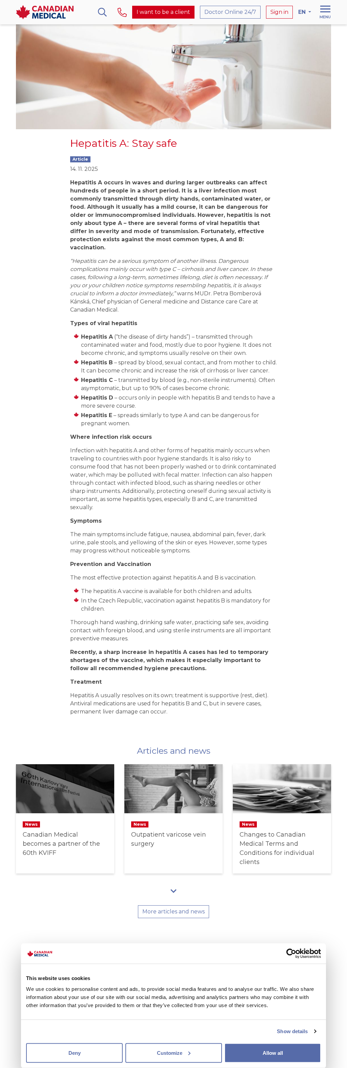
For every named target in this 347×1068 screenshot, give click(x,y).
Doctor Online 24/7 (230, 12)
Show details (292, 1031)
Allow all (273, 1052)
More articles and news (173, 911)
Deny (74, 1052)
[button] (173, 890)
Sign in (279, 12)
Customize (169, 1052)
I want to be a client (163, 12)
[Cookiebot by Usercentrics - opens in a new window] (291, 954)
